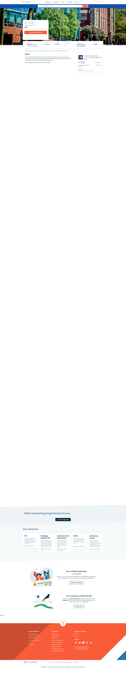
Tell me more (78, 606)
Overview (44, 83)
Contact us (31, 644)
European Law (54, 273)
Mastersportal (55, 636)
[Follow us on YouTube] (83, 642)
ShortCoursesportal (56, 642)
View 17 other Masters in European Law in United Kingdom (65, 279)
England (51, 50)
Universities (55, 2)
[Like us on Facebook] (76, 642)
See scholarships (57, 474)
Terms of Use (51, 662)
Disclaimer (75, 662)
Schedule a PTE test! (88, 215)
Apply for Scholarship (76, 582)
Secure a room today (95, 549)
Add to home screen (81, 648)
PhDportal (54, 638)
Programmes (48, 2)
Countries (63, 2)
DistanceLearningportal (57, 640)
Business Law (54, 274)
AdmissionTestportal (57, 644)
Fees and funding (42, 96)
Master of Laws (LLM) (34, 50)
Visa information (42, 102)
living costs (56, 419)
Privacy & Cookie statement (67, 662)
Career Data (44, 89)
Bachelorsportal (56, 634)
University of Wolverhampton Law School (86, 70)
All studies (27, 50)
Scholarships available (32, 46)
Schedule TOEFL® (89, 208)
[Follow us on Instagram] (90, 642)
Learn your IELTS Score (88, 231)
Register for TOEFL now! (79, 546)
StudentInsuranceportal (57, 648)
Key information (43, 80)
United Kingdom (46, 50)
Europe (40, 50)
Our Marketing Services (34, 640)
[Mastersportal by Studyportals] (26, 2)
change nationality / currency (58, 385)
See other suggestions (63, 519)
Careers (31, 642)
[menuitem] (49, 2)
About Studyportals (33, 634)
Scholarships (69, 2)
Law (26, 27)
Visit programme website (32, 62)
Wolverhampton (92, 57)
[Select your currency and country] (76, 634)
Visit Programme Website (36, 32)
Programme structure (41, 86)
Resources (77, 2)
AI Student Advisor (33, 638)
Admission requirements (41, 92)
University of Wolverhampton (29, 25)
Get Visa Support (89, 450)
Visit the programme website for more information (74, 130)
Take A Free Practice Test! (87, 200)
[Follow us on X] (87, 642)
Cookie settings (58, 662)
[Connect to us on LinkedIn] (79, 642)
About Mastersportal (34, 636)
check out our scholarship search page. (76, 500)
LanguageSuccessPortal (57, 651)
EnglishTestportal (56, 646)
